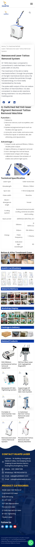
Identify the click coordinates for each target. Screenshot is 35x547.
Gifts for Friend (15, 543)
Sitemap (4, 541)
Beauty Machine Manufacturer (17, 541)
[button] (31, 4)
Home (4, 46)
